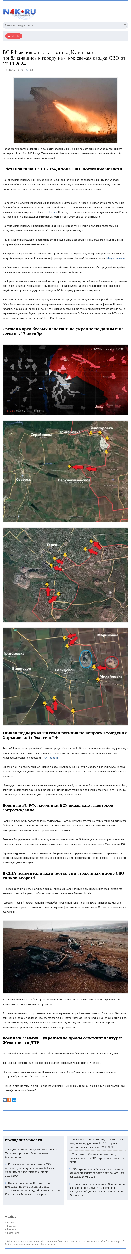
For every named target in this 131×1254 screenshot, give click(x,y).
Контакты (11, 1229)
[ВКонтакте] (5, 1100)
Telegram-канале (115, 258)
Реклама (11, 1222)
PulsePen (51, 212)
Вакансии (12, 1225)
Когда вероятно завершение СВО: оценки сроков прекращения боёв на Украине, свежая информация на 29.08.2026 (29, 1169)
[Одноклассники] (9, 1100)
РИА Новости (50, 757)
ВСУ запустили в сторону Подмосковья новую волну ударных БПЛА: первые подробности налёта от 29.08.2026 (96, 1143)
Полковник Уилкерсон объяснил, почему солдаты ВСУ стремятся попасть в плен (97, 1158)
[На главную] (37, 11)
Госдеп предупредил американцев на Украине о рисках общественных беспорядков (31, 1153)
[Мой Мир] (14, 1100)
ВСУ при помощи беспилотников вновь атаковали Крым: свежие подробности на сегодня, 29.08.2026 (96, 1172)
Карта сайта (13, 1232)
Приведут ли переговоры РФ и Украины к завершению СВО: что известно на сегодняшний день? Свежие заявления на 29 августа (97, 1189)
